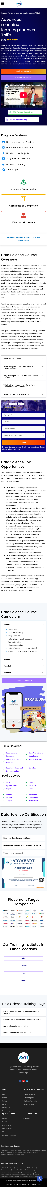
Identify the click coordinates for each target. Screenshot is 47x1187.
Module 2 (7, 659)
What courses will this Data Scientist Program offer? (19, 367)
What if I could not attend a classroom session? (22, 1019)
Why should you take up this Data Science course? (21, 376)
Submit (23, 443)
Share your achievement (13, 853)
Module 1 (7, 624)
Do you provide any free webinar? (17, 1032)
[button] (23, 359)
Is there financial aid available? (16, 1026)
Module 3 (7, 666)
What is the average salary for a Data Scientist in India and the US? (19, 386)
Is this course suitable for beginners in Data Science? (21, 1012)
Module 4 (7, 672)
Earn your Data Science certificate (16, 838)
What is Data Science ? (13, 358)
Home (3, 13)
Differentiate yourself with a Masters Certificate (22, 845)
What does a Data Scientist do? (16, 394)
